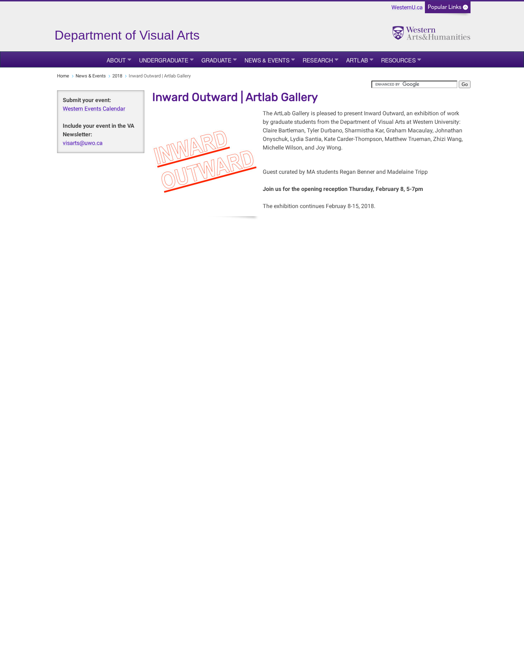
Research (318, 60)
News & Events (267, 60)
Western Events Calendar (94, 108)
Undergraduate (163, 60)
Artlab (357, 60)
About (116, 60)
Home (63, 76)
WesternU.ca (407, 7)
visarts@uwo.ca (83, 143)
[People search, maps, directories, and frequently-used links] (448, 9)
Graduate (216, 60)
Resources (398, 60)
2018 (117, 76)
